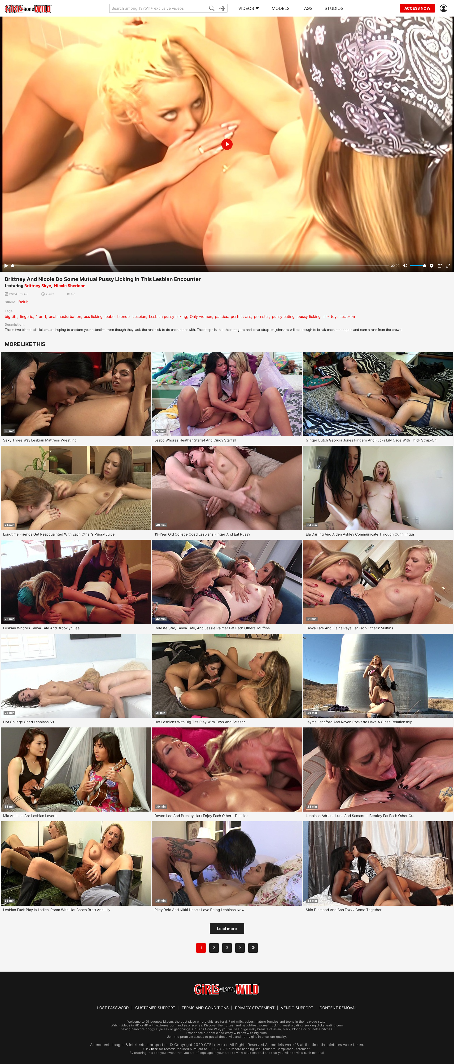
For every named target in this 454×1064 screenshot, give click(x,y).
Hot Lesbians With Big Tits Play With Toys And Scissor (199, 722)
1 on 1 (41, 316)
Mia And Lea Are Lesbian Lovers (30, 815)
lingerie (26, 316)
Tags (307, 8)
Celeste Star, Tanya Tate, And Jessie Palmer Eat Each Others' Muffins (212, 628)
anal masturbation (65, 316)
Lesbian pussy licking (168, 316)
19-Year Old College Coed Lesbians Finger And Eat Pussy (202, 534)
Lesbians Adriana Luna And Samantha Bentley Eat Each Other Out (360, 815)
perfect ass (241, 316)
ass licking (93, 316)
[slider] (200, 266)
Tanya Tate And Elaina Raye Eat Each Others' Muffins (349, 628)
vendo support (297, 1007)
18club (23, 301)
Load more (227, 928)
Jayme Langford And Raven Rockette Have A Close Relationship (359, 722)
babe (109, 316)
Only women (201, 316)
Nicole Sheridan (70, 285)
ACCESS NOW (417, 8)
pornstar (261, 316)
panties (221, 316)
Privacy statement (255, 1007)
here (154, 1049)
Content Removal (338, 1007)
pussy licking (309, 316)
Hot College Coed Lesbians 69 (28, 722)
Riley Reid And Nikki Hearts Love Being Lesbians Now (199, 910)
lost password (113, 1007)
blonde (123, 316)
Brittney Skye (37, 285)
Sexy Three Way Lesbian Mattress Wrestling (40, 440)
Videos (246, 8)
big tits (11, 316)
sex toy (330, 316)
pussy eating (283, 316)
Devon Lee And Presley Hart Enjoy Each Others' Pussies (201, 815)
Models (280, 8)
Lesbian (139, 316)
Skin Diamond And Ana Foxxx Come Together (344, 910)
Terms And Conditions (205, 1007)
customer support (155, 1007)
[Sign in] (444, 8)
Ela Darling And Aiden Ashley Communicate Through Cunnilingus (360, 534)
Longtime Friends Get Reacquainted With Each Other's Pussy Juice (59, 534)
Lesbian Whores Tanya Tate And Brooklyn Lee (41, 628)
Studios (334, 8)
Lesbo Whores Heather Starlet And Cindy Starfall (195, 440)
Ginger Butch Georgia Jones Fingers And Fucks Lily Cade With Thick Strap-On (371, 440)
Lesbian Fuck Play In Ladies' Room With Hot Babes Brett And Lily (56, 910)
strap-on (347, 316)
